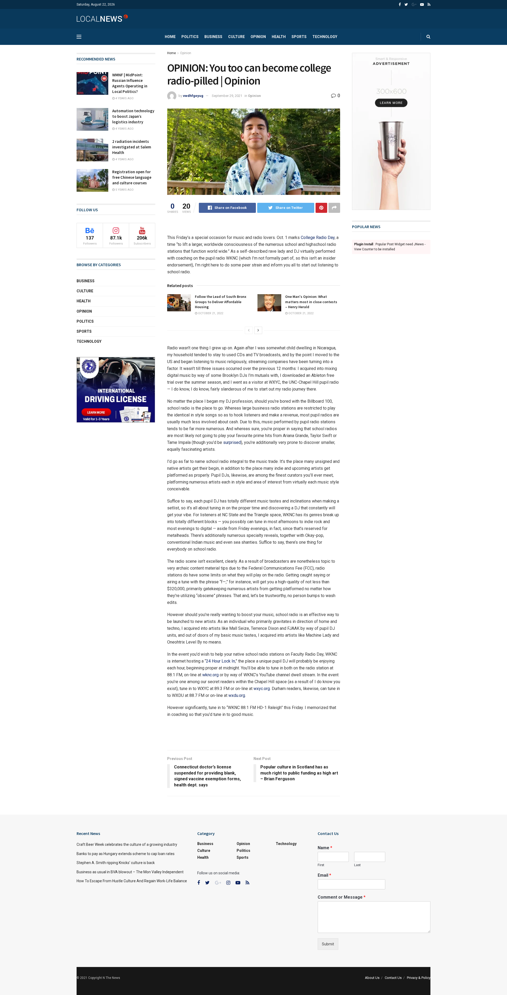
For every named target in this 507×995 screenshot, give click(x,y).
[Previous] (249, 330)
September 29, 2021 (227, 96)
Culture (236, 37)
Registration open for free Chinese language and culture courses (131, 177)
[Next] (258, 330)
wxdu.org (236, 695)
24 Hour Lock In (220, 661)
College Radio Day (318, 237)
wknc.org (210, 674)
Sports (299, 37)
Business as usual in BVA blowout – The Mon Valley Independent (130, 872)
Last (357, 865)
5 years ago (124, 189)
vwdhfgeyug (193, 96)
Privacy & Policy (418, 978)
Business (213, 37)
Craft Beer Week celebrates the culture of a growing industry (127, 844)
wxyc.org (261, 688)
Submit (328, 944)
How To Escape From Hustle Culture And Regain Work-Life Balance (132, 881)
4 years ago (124, 98)
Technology (324, 37)
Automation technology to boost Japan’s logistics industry (133, 116)
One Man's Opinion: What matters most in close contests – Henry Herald (311, 301)
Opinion (258, 37)
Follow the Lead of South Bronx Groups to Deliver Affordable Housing (220, 301)
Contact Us (393, 978)
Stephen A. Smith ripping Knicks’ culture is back (116, 863)
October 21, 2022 (210, 313)
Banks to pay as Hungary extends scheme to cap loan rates (126, 854)
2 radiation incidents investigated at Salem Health (131, 147)
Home (170, 37)
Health (279, 37)
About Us (372, 978)
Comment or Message (341, 897)
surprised (232, 442)
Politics (190, 37)
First (321, 865)
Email (324, 875)
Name (325, 847)
